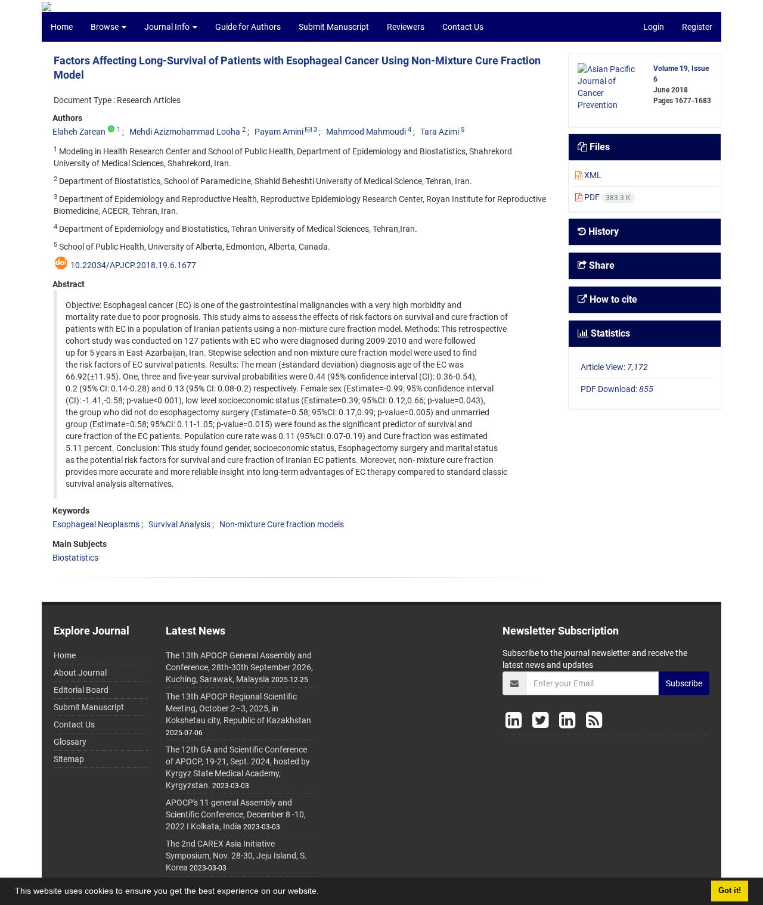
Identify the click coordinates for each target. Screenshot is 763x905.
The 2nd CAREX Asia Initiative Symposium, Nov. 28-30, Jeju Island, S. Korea (236, 855)
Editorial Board (81, 690)
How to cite (612, 299)
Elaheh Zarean (79, 131)
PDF (606, 197)
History (602, 231)
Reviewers (405, 27)
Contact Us (462, 27)
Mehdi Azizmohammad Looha (184, 131)
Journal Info (167, 27)
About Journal (80, 672)
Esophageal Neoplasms (95, 524)
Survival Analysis (179, 524)
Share (601, 265)
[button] (323, 892)
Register (697, 27)
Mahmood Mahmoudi (366, 131)
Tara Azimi (439, 131)
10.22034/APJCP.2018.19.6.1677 (133, 265)
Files (598, 147)
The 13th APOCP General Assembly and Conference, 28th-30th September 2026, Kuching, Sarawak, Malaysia (239, 667)
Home (62, 27)
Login (653, 27)
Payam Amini (279, 131)
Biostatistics (75, 557)
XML (591, 175)
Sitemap (69, 759)
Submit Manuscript (334, 27)
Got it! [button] (729, 891)
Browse (105, 27)
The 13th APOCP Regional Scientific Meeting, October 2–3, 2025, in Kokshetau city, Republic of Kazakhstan (238, 708)
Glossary (70, 742)
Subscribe (684, 683)
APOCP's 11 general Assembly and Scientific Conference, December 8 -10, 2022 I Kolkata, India (236, 814)
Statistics (609, 333)
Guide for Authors (248, 27)
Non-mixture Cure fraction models (281, 524)
